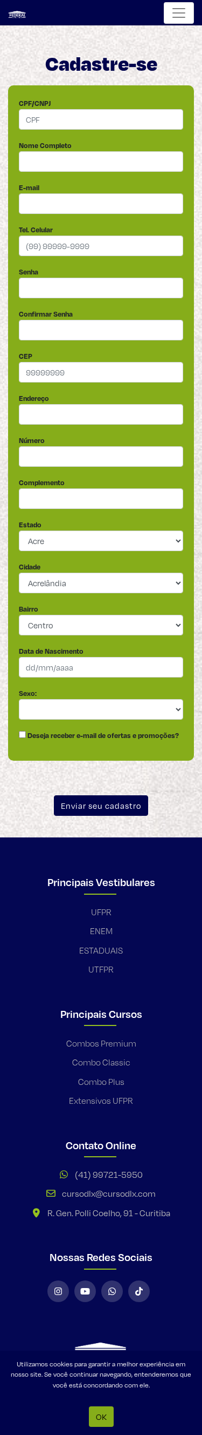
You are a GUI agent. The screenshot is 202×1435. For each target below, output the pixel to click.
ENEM (101, 931)
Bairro (28, 609)
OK (101, 1416)
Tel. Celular (36, 229)
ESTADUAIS (101, 951)
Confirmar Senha (46, 314)
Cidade (29, 566)
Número (32, 440)
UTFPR (101, 969)
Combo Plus (101, 1082)
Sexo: (28, 693)
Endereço (34, 398)
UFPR (101, 912)
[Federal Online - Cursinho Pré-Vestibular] (20, 12)
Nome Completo (45, 145)
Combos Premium (101, 1043)
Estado (30, 524)
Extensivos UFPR (101, 1101)
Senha (28, 271)
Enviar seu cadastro (101, 805)
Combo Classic (101, 1062)
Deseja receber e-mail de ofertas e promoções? (102, 735)
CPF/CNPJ (35, 103)
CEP (25, 356)
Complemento (42, 482)
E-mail (29, 187)
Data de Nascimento (51, 651)
